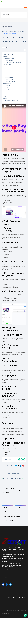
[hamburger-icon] (25, 6)
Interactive (22, 610)
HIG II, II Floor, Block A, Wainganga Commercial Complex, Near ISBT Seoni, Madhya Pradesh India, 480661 (14, 565)
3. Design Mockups (9, 71)
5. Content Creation (9, 75)
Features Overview (8, 478)
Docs (7, 31)
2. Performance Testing (10, 81)
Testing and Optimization (8, 77)
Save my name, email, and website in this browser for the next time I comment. (13, 515)
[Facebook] (3, 584)
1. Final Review (8, 85)
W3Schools (5, 454)
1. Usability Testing (9, 79)
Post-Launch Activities (7, 90)
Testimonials (18, 478)
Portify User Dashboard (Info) (17, 31)
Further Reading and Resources (11, 100)
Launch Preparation (7, 83)
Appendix (5, 98)
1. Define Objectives (9, 60)
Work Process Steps (7, 64)
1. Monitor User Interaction (10, 92)
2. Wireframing (8, 69)
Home (3, 31)
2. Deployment (8, 88)
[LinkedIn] (7, 584)
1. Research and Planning (10, 66)
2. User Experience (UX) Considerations (13, 62)
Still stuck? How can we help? (15, 471)
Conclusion (5, 96)
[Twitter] (10, 584)
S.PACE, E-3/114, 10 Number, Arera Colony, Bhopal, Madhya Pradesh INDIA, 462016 (13, 549)
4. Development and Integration (11, 73)
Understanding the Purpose (8, 58)
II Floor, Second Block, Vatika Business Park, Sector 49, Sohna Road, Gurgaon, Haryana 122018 (13, 560)
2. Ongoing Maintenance (10, 94)
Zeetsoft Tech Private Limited (13, 610)
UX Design (5, 452)
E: (2, 569)
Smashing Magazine (7, 451)
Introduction (5, 56)
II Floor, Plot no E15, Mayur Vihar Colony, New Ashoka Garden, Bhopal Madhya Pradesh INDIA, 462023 (13, 554)
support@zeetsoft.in (8, 569)
